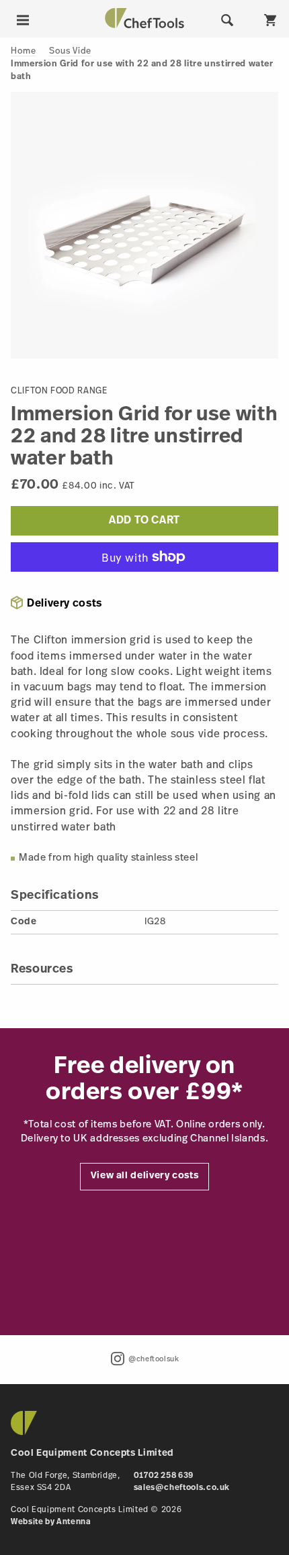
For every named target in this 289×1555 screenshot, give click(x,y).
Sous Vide (70, 51)
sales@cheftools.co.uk (182, 1488)
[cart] (270, 20)
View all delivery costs (145, 1176)
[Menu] (23, 20)
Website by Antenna (51, 1522)
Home (23, 51)
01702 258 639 (164, 1476)
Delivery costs (64, 604)
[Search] (227, 20)
